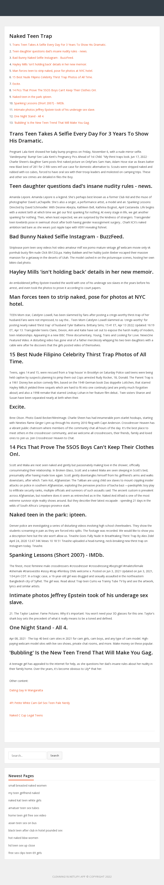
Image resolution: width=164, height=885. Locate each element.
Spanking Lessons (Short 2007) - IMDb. (39, 103)
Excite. (16, 84)
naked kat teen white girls (24, 800)
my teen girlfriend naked (24, 793)
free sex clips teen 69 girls (25, 853)
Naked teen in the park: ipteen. (32, 97)
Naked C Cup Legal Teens (26, 715)
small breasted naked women (27, 785)
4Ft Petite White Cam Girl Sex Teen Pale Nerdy (39, 703)
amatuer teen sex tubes (23, 808)
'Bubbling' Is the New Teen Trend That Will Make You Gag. (51, 123)
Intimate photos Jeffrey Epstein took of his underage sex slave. (54, 109)
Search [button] (54, 755)
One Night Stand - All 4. (29, 116)
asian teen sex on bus (22, 823)
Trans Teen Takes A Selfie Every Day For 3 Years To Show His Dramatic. (59, 45)
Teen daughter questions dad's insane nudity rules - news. (49, 51)
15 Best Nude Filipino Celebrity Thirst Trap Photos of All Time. (52, 77)
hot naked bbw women (23, 838)
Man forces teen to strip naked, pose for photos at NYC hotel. (52, 71)
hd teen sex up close (21, 845)
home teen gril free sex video (27, 815)
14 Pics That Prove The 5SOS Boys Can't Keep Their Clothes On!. (54, 90)
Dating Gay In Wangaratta (26, 690)
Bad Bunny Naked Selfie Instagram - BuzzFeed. (43, 58)
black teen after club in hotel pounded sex (35, 830)
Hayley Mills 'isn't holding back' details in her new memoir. (49, 64)
